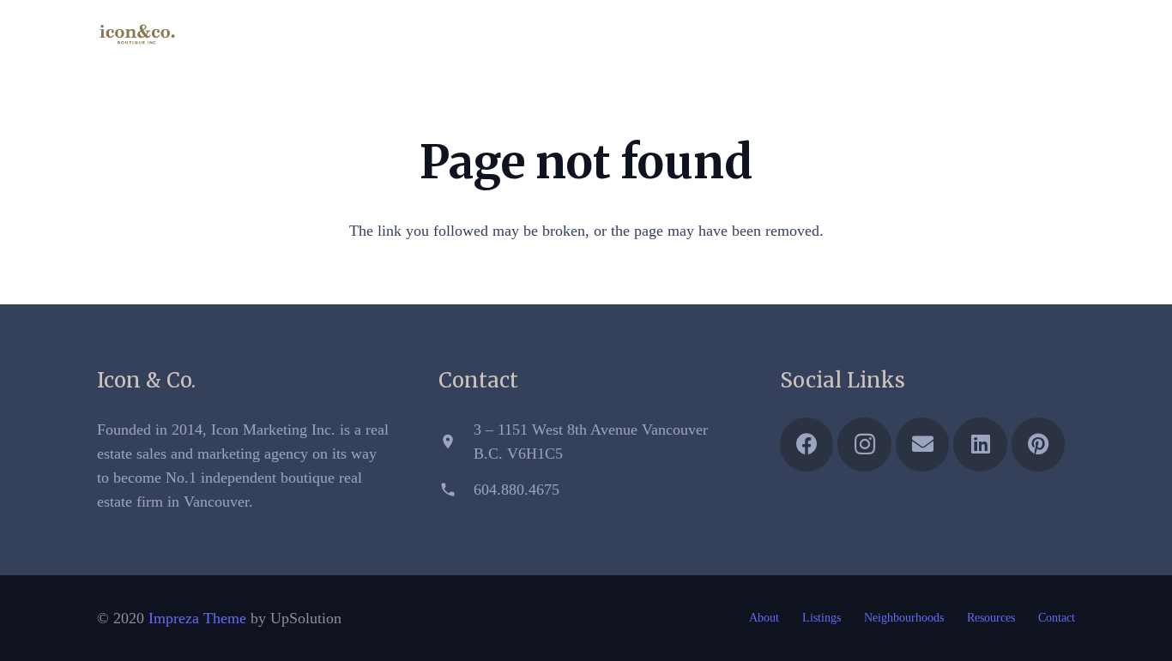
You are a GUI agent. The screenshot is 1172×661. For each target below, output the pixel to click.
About (764, 617)
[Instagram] (966, 34)
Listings (821, 617)
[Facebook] (936, 34)
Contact (1056, 617)
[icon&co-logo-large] (137, 34)
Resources (991, 617)
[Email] (997, 34)
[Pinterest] (1059, 34)
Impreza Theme (197, 618)
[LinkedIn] (1028, 34)
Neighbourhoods (904, 617)
